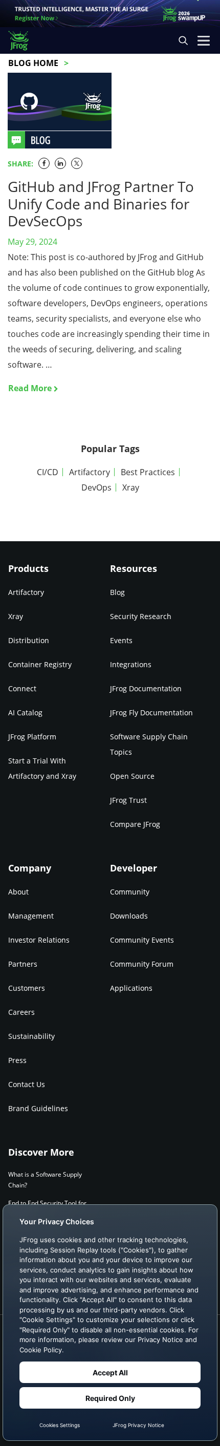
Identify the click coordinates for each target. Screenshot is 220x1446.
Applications (131, 988)
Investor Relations (39, 940)
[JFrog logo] (23, 41)
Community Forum (141, 964)
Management (31, 916)
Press (17, 1060)
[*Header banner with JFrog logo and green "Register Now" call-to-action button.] (110, 13)
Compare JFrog (135, 824)
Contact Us (26, 1084)
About (18, 892)
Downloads (129, 916)
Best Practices (148, 472)
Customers (26, 988)
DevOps (96, 487)
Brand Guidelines (38, 1108)
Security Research (140, 616)
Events (121, 640)
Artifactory (89, 472)
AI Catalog (25, 712)
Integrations (130, 664)
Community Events (142, 940)
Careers (21, 1012)
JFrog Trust (128, 800)
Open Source (132, 776)
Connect (22, 688)
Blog (117, 592)
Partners (22, 964)
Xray (130, 487)
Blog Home (33, 63)
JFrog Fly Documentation (151, 712)
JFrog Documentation (146, 688)
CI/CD (47, 472)
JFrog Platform (32, 736)
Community (129, 892)
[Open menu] (203, 40)
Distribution (28, 640)
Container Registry (40, 664)
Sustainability (31, 1036)
